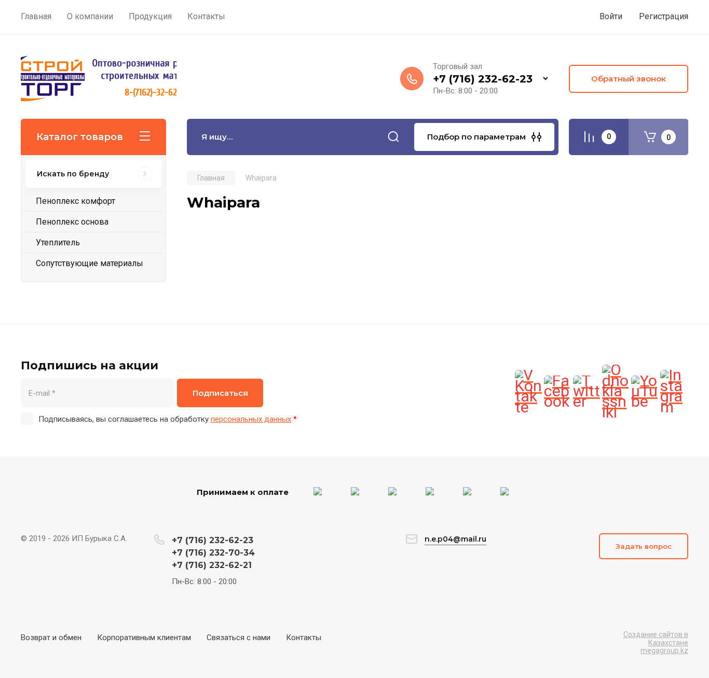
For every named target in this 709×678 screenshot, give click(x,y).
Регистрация (663, 16)
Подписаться (220, 393)
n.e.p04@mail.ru (455, 539)
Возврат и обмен (51, 637)
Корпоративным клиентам (144, 637)
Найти (393, 137)
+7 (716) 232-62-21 (212, 565)
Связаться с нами (238, 637)
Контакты (303, 637)
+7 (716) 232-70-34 (213, 553)
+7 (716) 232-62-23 (483, 79)
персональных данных (251, 419)
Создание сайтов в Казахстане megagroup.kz (655, 642)
